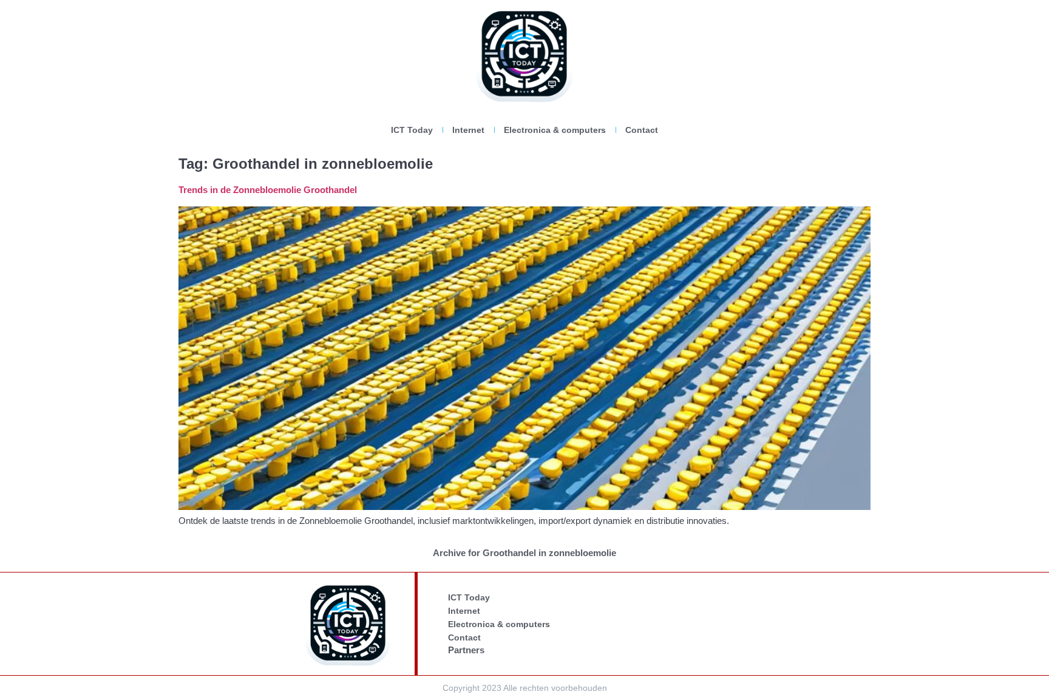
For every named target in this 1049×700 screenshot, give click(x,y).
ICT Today (412, 130)
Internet (468, 130)
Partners (466, 650)
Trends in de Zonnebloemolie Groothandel (267, 190)
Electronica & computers (555, 130)
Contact (641, 130)
